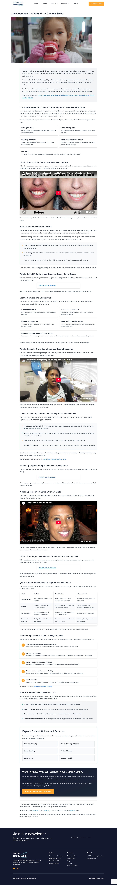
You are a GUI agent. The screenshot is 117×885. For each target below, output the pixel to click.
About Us (44, 3)
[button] (54, 3)
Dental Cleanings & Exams (59, 95)
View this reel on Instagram (47, 285)
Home (36, 3)
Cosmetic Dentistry (44, 95)
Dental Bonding (73, 95)
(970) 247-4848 (91, 858)
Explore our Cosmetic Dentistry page (54, 459)
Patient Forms (71, 858)
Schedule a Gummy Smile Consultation (38, 791)
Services (53, 3)
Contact (75, 3)
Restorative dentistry (55, 858)
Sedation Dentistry (54, 863)
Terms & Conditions (72, 865)
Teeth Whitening (84, 95)
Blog (68, 861)
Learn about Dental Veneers (43, 686)
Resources (64, 3)
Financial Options (72, 856)
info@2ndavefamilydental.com (95, 856)
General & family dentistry (56, 856)
